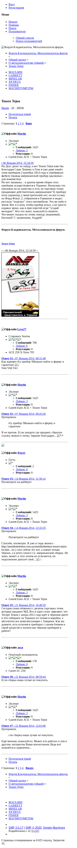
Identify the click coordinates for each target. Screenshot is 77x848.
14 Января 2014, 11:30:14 (23, 478)
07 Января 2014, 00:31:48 (23, 358)
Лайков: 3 (22, 150)
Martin (5, 108)
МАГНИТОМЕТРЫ (21, 88)
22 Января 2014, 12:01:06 (23, 725)
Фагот (21, 452)
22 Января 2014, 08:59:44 (23, 676)
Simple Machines (54, 827)
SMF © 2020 (33, 827)
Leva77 (21, 329)
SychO (35, 830)
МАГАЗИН (15, 72)
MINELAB (15, 78)
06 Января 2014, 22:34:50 (17, 162)
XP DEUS (15, 81)
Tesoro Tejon (8, 243)
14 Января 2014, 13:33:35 (23, 527)
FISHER (14, 85)
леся (20, 647)
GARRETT (15, 75)
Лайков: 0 (22, 345)
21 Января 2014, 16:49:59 (23, 605)
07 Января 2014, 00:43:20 (23, 413)
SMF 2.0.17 (16, 827)
